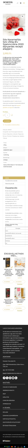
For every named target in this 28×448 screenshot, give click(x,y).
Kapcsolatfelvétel (9, 419)
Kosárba (7, 121)
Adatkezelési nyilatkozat (11, 422)
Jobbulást (15, 134)
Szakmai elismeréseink (10, 415)
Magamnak (20, 134)
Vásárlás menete (8, 390)
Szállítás (6, 397)
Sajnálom (22, 136)
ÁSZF (4, 393)
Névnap (5, 136)
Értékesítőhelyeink (9, 425)
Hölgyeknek (10, 134)
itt (14, 101)
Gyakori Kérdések (9, 400)
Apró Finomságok (13, 131)
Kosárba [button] (7, 281)
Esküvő (4, 134)
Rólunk (5, 412)
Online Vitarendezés (10, 387)
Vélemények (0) (9, 183)
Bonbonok (20, 131)
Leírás (7, 178)
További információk (11, 180)
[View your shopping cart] (20, 4)
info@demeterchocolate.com (14, 373)
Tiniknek (5, 138)
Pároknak (9, 136)
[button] (22, 16)
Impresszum (7, 403)
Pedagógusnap (15, 136)
